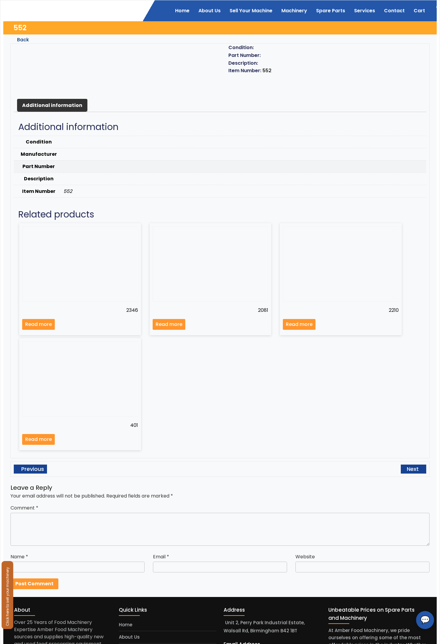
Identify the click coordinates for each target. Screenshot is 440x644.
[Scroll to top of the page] (431, 639)
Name (19, 556)
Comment (24, 507)
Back (22, 39)
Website (305, 556)
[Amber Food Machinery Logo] (47, 10)
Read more (38, 324)
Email (161, 556)
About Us (129, 637)
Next (413, 469)
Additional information (52, 105)
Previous (32, 469)
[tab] (52, 105)
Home (125, 625)
